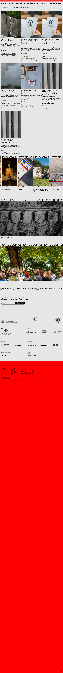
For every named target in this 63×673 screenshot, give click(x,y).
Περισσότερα (3, 50)
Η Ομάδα (12, 370)
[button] (62, 672)
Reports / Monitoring (14, 372)
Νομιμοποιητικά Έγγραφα (36, 368)
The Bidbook (13, 371)
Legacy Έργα (23, 368)
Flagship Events (19, 7)
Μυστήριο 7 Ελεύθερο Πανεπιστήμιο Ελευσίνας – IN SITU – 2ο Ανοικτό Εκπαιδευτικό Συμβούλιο (31, 41)
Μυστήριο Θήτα (5, 39)
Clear (61, 7)
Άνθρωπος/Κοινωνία (25, 104)
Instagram (33, 374)
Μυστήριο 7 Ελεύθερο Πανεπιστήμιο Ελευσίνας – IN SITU (36, 380)
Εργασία (34, 60)
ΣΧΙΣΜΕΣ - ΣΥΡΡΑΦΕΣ (7, 139)
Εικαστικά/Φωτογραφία (5, 53)
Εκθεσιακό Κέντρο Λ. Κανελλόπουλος (8, 55)
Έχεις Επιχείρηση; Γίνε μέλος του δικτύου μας (26, 374)
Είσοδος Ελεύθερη (25, 56)
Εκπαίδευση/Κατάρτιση (26, 60)
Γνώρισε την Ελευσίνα (6, 237)
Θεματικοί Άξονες (13, 368)
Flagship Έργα (23, 369)
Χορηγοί (12, 373)
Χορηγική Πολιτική (14, 374)
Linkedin (33, 373)
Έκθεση (13, 53)
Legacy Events (26, 7)
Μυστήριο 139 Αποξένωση (8, 90)
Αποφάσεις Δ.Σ (13, 380)
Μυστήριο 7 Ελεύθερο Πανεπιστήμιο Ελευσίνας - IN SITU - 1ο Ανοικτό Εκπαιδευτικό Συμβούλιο (51, 41)
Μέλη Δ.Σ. (12, 369)
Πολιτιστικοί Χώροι (24, 379)
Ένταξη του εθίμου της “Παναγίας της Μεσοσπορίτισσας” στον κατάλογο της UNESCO (55, 189)
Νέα (11, 375)
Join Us (2, 282)
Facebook (33, 371)
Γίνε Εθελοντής (23, 372)
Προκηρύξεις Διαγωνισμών (15, 379)
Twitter (33, 372)
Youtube (33, 375)
